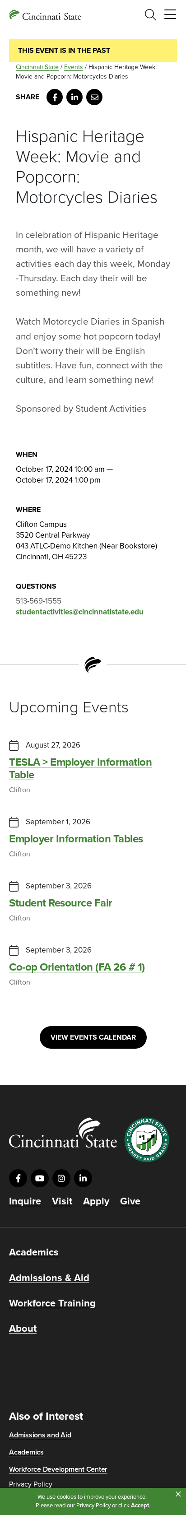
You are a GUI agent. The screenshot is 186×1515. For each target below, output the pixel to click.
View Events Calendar (93, 1037)
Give (130, 1201)
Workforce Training (52, 1303)
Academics (34, 1252)
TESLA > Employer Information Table (80, 768)
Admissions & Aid (49, 1278)
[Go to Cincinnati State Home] (63, 1132)
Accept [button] (140, 1505)
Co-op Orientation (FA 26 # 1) (77, 967)
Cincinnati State (37, 67)
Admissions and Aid (40, 1435)
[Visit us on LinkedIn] (83, 1178)
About (23, 1328)
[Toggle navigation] (170, 15)
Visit (62, 1201)
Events (73, 67)
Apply (96, 1201)
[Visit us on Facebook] (18, 1178)
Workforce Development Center (58, 1469)
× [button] (178, 1494)
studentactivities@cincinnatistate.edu (80, 612)
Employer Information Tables (76, 839)
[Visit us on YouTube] (40, 1178)
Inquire (25, 1201)
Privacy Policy (30, 1484)
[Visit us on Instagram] (61, 1178)
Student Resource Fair (60, 903)
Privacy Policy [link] (93, 1505)
